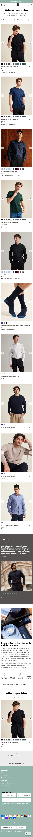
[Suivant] (30, 43)
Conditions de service (6, 822)
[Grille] (29, 20)
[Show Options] (29, 795)
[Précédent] (2, 43)
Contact (3, 772)
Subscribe (16, 800)
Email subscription (7, 792)
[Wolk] (16, 4)
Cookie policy (5, 785)
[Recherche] (5, 5)
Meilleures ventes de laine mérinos (16, 694)
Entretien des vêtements (7, 778)
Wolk (6, 831)
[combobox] (23, 795)
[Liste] (31, 20)
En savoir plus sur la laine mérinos (15, 684)
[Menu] (1, 5)
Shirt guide (4, 775)
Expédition (4, 780)
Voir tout (16, 697)
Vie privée (15, 822)
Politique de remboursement (25, 822)
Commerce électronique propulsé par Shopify (18, 831)
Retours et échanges (7, 783)
